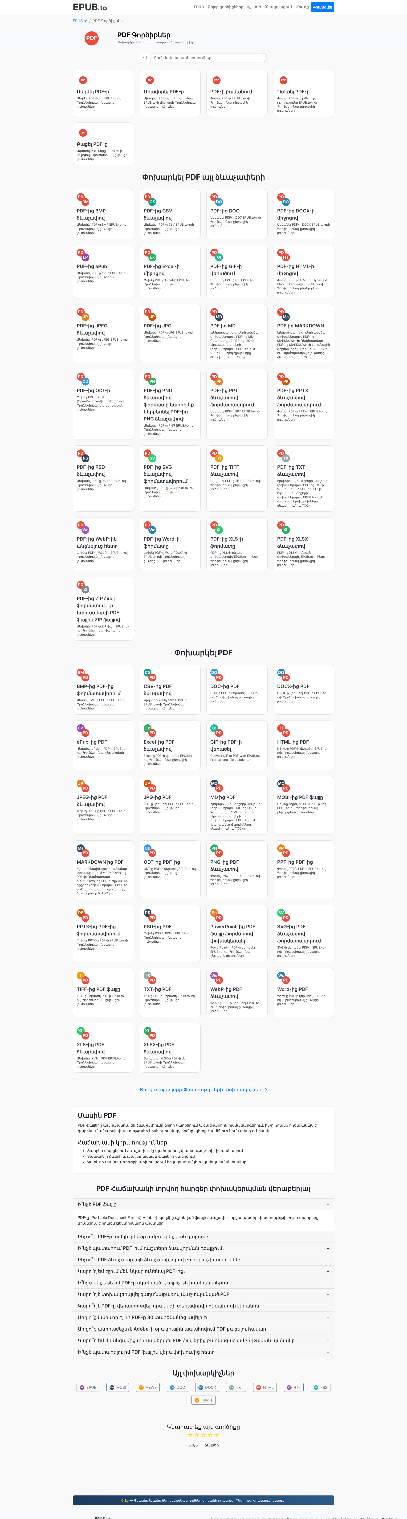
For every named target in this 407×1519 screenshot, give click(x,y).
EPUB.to (80, 20)
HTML (265, 1387)
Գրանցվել (322, 7)
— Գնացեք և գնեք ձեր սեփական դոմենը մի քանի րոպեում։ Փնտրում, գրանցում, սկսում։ (203, 1500)
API (258, 6)
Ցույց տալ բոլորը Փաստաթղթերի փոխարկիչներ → (203, 1089)
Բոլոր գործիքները (225, 6)
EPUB (199, 6)
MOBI (118, 1387)
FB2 (321, 1387)
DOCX (207, 1387)
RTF (294, 1387)
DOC (178, 1387)
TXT (236, 1387)
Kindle (204, 1400)
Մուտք (302, 6)
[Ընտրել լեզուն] (249, 7)
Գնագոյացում (278, 6)
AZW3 (148, 1387)
